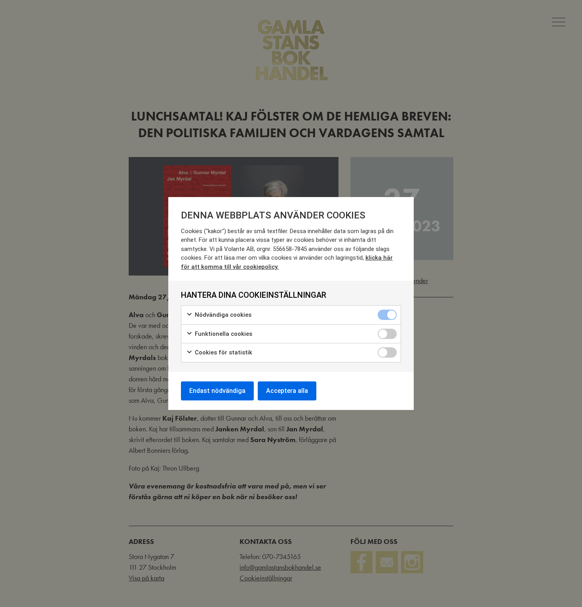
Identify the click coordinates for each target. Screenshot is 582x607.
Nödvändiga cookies (222, 314)
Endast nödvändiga (217, 390)
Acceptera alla (287, 390)
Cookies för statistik (222, 352)
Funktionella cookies (222, 333)
